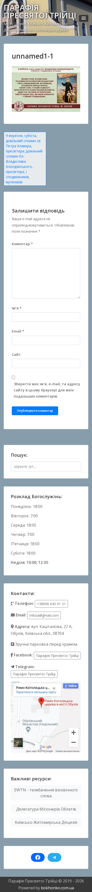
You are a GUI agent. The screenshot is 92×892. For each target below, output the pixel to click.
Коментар (22, 243)
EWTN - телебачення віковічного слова (46, 793)
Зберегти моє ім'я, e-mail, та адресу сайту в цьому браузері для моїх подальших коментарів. (47, 390)
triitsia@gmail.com (44, 615)
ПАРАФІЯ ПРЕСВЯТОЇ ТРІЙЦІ (40, 11)
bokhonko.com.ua (57, 888)
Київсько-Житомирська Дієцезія (46, 822)
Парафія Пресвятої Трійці (57, 655)
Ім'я (17, 308)
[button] (83, 18)
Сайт (16, 354)
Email (18, 331)
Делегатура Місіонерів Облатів (46, 809)
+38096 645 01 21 (51, 603)
